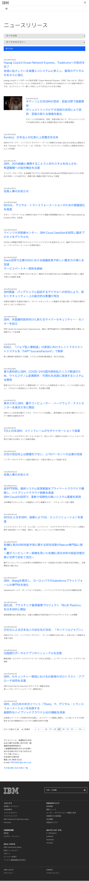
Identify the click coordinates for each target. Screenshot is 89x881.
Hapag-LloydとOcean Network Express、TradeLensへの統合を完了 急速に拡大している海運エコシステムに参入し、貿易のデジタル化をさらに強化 (44, 69)
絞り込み (9, 48)
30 (63, 729)
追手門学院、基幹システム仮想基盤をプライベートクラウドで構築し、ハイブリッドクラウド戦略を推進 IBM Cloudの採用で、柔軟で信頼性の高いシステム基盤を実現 (44, 493)
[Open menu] (6, 8)
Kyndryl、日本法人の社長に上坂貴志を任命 (31, 137)
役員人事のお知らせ (16, 191)
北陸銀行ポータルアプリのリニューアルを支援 (33, 653)
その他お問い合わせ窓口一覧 (16, 768)
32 (72, 729)
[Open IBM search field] (85, 3)
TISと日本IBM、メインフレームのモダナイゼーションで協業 (42, 431)
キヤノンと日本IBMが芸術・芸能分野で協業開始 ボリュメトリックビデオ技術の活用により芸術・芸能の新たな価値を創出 (55, 108)
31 (68, 729)
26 (46, 729)
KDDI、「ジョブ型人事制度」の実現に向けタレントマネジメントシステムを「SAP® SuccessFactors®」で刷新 (43, 349)
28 (55, 729)
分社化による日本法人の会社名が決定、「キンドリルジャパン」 (44, 630)
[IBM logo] (6, 3)
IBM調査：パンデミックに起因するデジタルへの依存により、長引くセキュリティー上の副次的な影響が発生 (44, 294)
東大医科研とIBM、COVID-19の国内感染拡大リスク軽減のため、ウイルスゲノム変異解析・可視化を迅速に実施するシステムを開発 (44, 376)
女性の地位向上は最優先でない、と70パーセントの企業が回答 (43, 454)
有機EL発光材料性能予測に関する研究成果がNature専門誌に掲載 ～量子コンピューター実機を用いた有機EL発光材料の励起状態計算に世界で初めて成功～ (44, 551)
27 (50, 729)
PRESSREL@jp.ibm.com (20, 762)
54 (80, 729)
